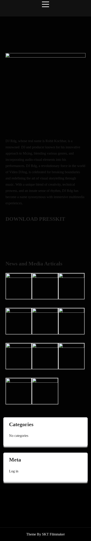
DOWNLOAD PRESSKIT (35, 219)
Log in (13, 471)
